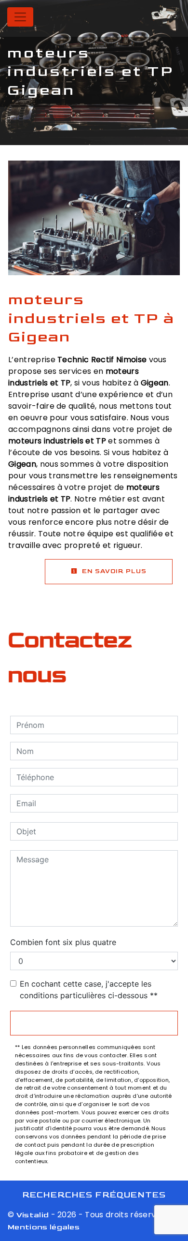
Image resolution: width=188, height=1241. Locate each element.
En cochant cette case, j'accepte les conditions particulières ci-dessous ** (89, 989)
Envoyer (94, 1023)
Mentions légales (44, 1227)
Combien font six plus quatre (63, 942)
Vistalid (32, 1215)
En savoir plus (113, 571)
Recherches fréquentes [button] (94, 1195)
